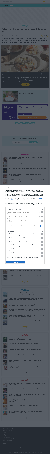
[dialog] (25, 227)
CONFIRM (15, 262)
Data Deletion (17, 266)
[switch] (41, 212)
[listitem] (25, 209)
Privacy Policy (32, 266)
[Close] (47, 187)
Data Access (25, 266)
